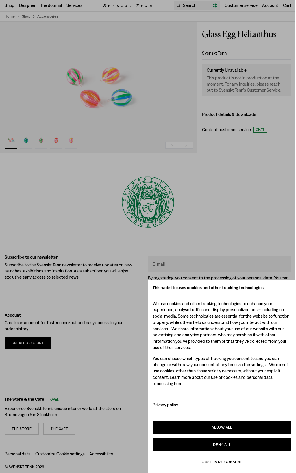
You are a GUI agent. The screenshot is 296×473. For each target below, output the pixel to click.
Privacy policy (165, 404)
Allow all (222, 427)
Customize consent (222, 462)
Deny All (222, 444)
